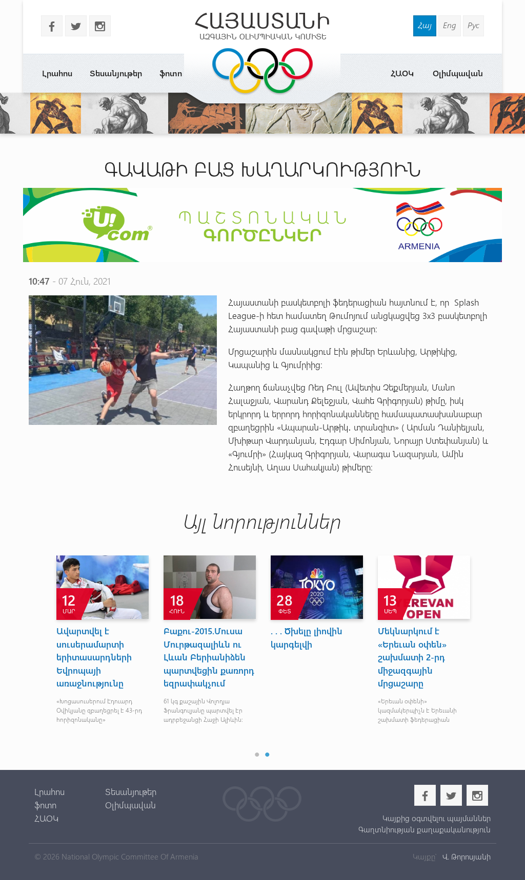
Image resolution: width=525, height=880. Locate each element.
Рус (473, 24)
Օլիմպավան (458, 73)
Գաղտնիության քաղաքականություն (424, 829)
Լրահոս (57, 73)
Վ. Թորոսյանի (465, 856)
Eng (449, 24)
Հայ (425, 24)
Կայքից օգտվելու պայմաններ (436, 818)
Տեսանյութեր (116, 73)
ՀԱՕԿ (402, 73)
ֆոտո (170, 73)
